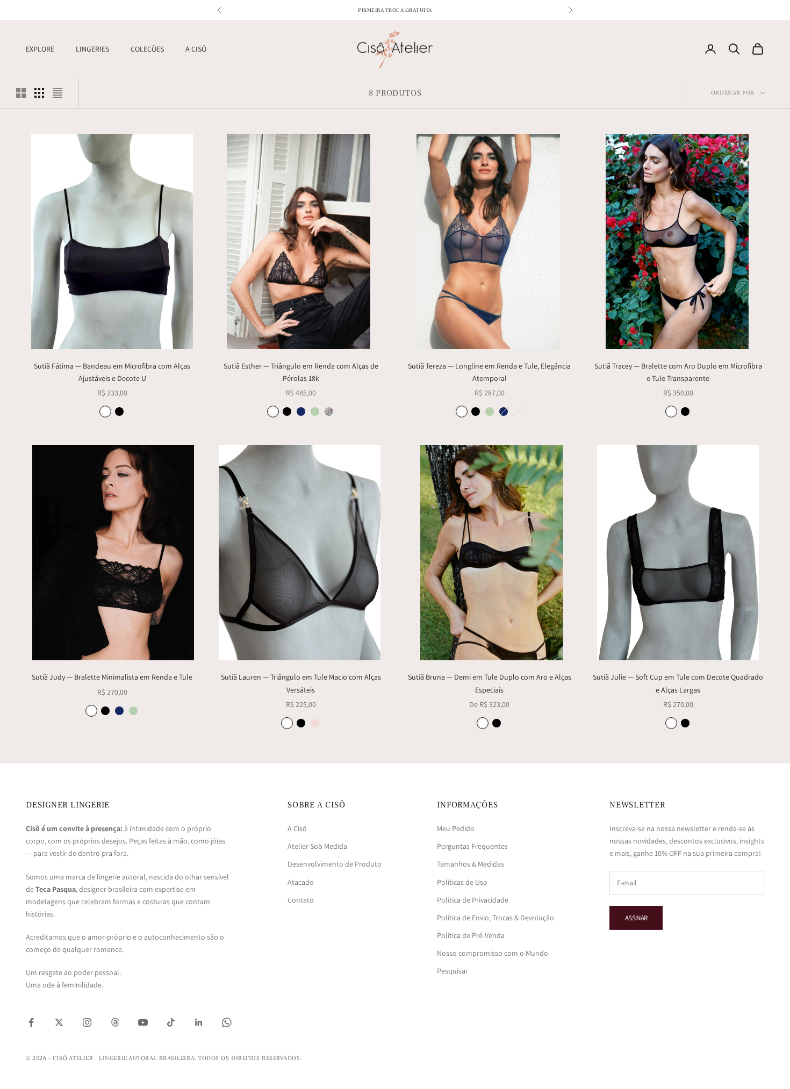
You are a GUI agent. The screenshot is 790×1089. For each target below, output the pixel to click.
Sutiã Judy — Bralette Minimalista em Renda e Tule (112, 677)
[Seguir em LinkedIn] (198, 1022)
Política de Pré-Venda (471, 935)
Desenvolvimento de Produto (335, 864)
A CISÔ (195, 49)
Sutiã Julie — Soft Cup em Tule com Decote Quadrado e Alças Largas (678, 683)
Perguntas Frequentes (472, 846)
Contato (301, 900)
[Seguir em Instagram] (87, 1022)
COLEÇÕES (147, 49)
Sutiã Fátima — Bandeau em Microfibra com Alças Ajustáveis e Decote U (112, 372)
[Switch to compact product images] (57, 92)
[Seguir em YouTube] (143, 1022)
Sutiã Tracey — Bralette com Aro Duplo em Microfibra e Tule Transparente (678, 372)
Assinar (636, 917)
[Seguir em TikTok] (171, 1022)
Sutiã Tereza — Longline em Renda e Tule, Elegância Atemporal (489, 372)
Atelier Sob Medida (317, 846)
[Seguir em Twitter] (59, 1022)
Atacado (301, 882)
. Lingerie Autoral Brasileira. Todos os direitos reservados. (198, 1058)
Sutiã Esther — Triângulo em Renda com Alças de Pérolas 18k (301, 372)
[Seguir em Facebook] (31, 1022)
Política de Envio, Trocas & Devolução (495, 917)
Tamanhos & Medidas (470, 864)
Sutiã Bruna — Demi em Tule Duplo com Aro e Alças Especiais (489, 683)
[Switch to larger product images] (21, 92)
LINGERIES (92, 49)
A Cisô (297, 828)
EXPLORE (40, 49)
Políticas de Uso (462, 882)
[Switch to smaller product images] (39, 92)
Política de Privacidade (472, 900)
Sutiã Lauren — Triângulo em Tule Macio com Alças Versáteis (301, 683)
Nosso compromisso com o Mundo (492, 953)
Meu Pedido (456, 828)
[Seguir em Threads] (115, 1022)
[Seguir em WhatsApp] (226, 1022)
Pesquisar (452, 971)
